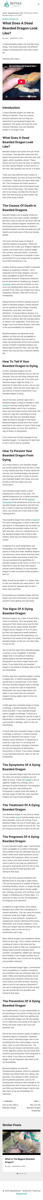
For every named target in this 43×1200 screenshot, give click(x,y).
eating (5, 405)
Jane (6, 38)
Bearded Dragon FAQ (10, 19)
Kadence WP (21, 1194)
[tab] (17, 1173)
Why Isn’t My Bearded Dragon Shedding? (33, 1106)
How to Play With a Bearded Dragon (10, 1104)
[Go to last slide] (6, 1150)
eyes (18, 817)
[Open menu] (38, 4)
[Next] (37, 1150)
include (28, 780)
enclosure (7, 284)
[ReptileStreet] (13, 4)
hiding (34, 520)
